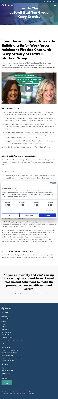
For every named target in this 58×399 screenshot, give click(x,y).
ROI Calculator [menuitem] (6, 329)
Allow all (47, 215)
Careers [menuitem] (4, 321)
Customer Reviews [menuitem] (7, 319)
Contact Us (7, 382)
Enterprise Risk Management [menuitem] (9, 352)
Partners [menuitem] (4, 327)
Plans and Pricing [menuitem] (6, 332)
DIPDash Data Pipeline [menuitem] (8, 360)
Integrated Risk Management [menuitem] (10, 350)
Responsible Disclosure (22, 391)
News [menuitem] (3, 324)
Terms (14, 391)
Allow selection (29, 215)
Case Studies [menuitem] (5, 334)
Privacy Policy (5, 391)
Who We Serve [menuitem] (6, 347)
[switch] (21, 205)
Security (10, 391)
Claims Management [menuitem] (7, 355)
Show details (49, 210)
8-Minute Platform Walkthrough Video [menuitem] (12, 340)
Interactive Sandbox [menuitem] (7, 337)
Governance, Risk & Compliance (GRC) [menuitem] (12, 358)
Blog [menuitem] (44, 1)
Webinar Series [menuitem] (6, 373)
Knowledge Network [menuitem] (7, 370)
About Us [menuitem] (4, 316)
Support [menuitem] (49, 1)
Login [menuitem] (54, 1)
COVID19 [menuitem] (4, 378)
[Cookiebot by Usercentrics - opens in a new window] (49, 183)
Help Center (30, 391)
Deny (10, 215)
